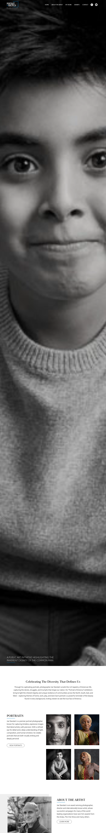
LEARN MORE (64, 822)
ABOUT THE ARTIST (57, 5)
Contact (85, 5)
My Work (68, 5)
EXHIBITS (77, 5)
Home (47, 5)
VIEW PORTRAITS (15, 745)
